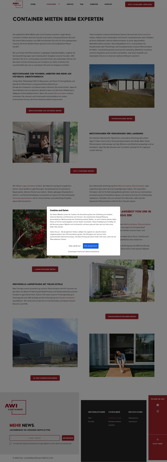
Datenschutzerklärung (92, 251)
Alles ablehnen (75, 246)
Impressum (81, 251)
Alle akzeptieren (90, 246)
